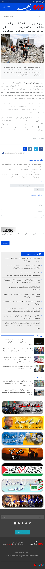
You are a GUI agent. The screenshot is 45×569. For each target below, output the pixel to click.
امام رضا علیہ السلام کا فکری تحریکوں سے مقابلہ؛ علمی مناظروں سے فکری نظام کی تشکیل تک (17, 383)
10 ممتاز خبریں (32, 254)
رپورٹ (40, 335)
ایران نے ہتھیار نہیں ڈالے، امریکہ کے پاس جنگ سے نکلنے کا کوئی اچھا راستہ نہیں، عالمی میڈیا (18, 359)
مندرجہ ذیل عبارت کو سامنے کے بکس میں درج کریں (23, 234)
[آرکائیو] (15, 523)
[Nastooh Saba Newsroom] (40, 565)
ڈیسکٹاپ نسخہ (22, 532)
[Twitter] (26, 523)
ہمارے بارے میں (21, 552)
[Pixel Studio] (34, 565)
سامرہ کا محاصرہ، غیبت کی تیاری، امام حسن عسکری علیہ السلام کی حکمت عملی (18, 342)
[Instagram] (29, 523)
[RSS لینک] (18, 523)
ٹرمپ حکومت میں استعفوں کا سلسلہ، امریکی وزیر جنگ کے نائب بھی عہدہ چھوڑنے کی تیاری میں (22, 325)
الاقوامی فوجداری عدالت (21, 186)
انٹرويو (39, 377)
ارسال (5, 243)
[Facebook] (22, 523)
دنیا (40, 16)
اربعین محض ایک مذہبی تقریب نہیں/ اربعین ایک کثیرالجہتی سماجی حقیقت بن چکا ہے (17, 392)
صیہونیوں (38, 186)
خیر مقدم (38, 190)
